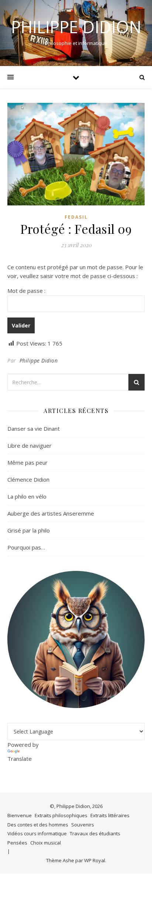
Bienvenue (19, 815)
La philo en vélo (26, 496)
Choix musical (45, 842)
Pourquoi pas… (26, 547)
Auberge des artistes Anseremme (50, 513)
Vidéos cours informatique (37, 833)
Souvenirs (82, 824)
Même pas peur (27, 462)
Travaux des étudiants (95, 833)
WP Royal (94, 860)
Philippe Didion (76, 26)
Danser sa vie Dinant (33, 428)
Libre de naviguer (29, 445)
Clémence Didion (28, 479)
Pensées (17, 842)
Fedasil (76, 217)
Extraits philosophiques (61, 815)
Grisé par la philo (28, 530)
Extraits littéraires (109, 815)
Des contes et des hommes (37, 824)
